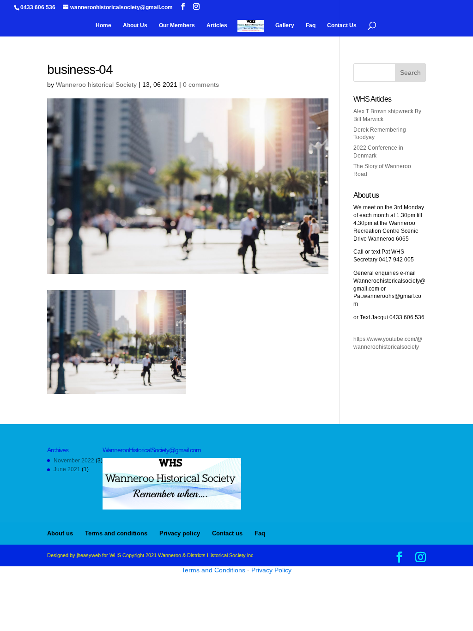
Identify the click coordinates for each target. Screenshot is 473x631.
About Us (135, 25)
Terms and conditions (116, 533)
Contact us (227, 533)
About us (60, 533)
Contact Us (342, 25)
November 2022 (74, 460)
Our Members (177, 25)
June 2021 (67, 469)
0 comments (201, 84)
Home (103, 25)
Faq (310, 25)
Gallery (284, 25)
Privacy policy (179, 533)
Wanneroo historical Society (96, 84)
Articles (216, 25)
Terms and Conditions (213, 570)
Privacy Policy (271, 570)
